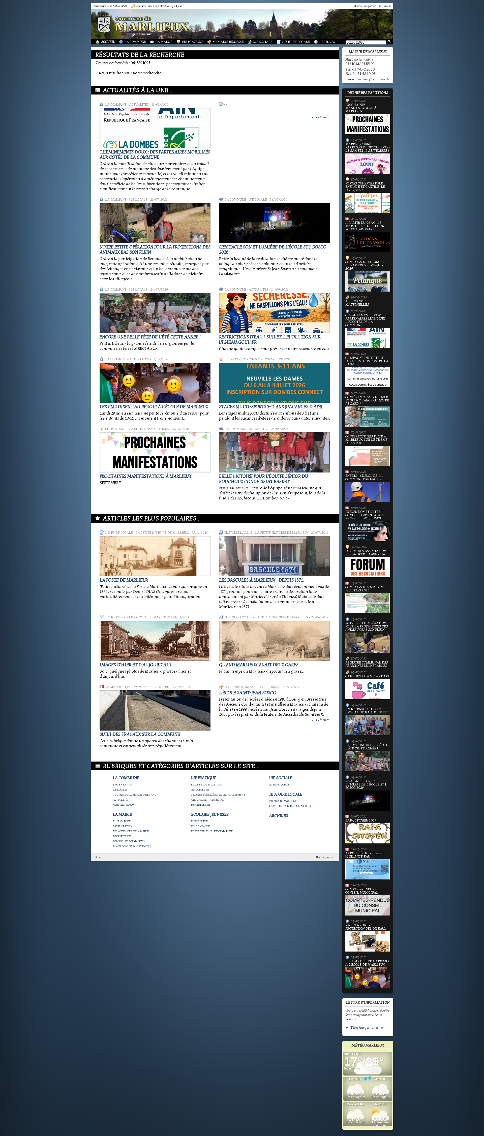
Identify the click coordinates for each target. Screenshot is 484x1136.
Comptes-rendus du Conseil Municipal (362, 891)
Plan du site (384, 6)
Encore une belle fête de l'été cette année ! (150, 337)
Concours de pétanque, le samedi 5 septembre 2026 (365, 266)
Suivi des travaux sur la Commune (140, 734)
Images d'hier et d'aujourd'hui (136, 665)
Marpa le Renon (124, 804)
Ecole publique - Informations (212, 831)
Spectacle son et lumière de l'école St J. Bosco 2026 (366, 785)
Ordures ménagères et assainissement (218, 794)
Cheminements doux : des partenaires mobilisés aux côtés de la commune (155, 154)
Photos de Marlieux (153, 617)
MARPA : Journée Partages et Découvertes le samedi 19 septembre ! (367, 148)
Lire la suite (320, 117)
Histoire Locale (296, 42)
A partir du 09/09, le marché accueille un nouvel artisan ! (364, 226)
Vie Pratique (192, 42)
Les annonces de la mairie (147, 687)
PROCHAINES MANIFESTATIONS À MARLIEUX (145, 476)
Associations (200, 789)
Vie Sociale (263, 42)
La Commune (135, 42)
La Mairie (164, 42)
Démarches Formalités (129, 841)
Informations (260, 359)
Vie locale (138, 200)
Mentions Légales (364, 6)
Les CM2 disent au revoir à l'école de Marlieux (154, 406)
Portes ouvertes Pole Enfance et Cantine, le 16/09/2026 (365, 187)
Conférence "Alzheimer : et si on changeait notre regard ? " (367, 401)
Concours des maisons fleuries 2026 (364, 589)
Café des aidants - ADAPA (367, 676)
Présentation (122, 784)
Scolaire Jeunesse (228, 42)
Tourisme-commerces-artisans (134, 794)
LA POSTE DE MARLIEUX (124, 580)
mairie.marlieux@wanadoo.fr (367, 79)
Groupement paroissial (207, 799)
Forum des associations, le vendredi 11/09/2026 (366, 553)
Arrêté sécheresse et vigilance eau (364, 855)
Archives (327, 42)
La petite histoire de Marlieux (162, 533)
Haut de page (323, 857)
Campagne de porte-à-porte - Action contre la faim (366, 361)
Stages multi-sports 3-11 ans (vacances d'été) (270, 406)
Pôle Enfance (200, 826)
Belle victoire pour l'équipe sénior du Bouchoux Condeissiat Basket (263, 479)
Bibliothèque (122, 836)
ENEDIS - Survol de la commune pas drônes (364, 477)
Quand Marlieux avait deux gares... (260, 665)
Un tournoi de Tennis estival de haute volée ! (366, 711)
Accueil (108, 42)
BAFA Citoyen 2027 (360, 821)
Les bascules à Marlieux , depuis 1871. (261, 580)
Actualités (139, 105)
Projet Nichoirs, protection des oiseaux (365, 927)
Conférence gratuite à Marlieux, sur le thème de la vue (366, 440)
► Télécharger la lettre (364, 1027)
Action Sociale (279, 784)
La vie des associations (149, 429)
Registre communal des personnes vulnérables (366, 664)
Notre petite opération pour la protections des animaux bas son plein (366, 627)
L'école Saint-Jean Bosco (247, 693)
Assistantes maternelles (357, 303)
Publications (122, 821)
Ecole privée (269, 687)
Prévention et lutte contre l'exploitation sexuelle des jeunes (364, 515)
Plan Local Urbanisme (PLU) (132, 846)
